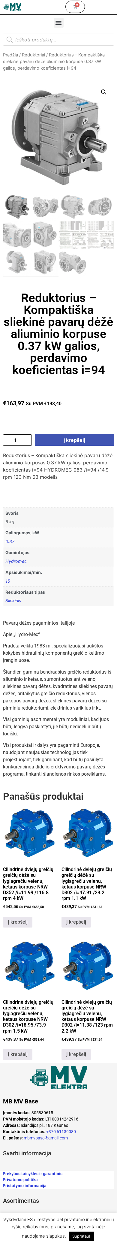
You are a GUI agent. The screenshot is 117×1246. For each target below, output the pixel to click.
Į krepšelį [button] (18, 922)
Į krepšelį (74, 440)
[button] (59, 23)
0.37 (9, 541)
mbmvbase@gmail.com (46, 1138)
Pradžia (10, 55)
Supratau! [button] (81, 1236)
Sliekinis (13, 600)
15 (7, 581)
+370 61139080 (61, 1131)
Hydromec (16, 561)
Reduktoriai (33, 55)
